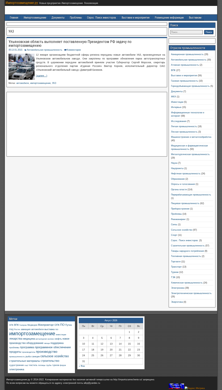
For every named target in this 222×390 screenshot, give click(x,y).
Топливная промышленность (186, 256)
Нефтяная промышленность (185, 173)
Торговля (176, 261)
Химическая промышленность (187, 282)
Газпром (23, 325)
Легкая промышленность (184, 126)
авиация (26, 329)
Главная (14, 17)
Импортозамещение (35, 17)
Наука (174, 163)
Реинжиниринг (178, 219)
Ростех (17, 329)
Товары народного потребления (187, 251)
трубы (49, 365)
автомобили (22, 83)
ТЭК (173, 277)
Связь (174, 224)
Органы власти (179, 189)
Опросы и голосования (183, 184)
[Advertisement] (86, 125)
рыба (28, 356)
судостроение (16, 365)
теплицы (41, 365)
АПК (11, 325)
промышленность (17, 357)
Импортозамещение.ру (22, 3)
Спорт (174, 235)
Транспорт (176, 266)
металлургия (41, 339)
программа (27, 347)
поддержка (56, 343)
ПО (62, 324)
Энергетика (177, 302)
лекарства (15, 338)
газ (56, 329)
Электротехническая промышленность (191, 293)
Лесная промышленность (184, 131)
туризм (55, 365)
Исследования (178, 121)
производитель (28, 352)
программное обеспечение (53, 347)
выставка (49, 329)
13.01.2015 (16, 50)
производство (46, 351)
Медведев (32, 325)
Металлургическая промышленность (190, 154)
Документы (58, 17)
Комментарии (74, 50)
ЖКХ (173, 96)
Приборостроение (180, 208)
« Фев (82, 366)
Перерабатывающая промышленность (191, 194)
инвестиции (61, 335)
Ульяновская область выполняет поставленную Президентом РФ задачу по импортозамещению (69, 44)
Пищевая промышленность (185, 203)
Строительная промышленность (188, 245)
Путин (68, 325)
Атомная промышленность (185, 65)
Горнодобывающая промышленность (190, 86)
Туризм (174, 272)
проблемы (14, 347)
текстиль (33, 365)
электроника (16, 369)
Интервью (176, 107)
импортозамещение (40, 83)
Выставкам (195, 17)
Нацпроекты (177, 168)
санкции (35, 356)
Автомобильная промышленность (44, 50)
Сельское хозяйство (181, 230)
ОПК (56, 324)
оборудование (34, 343)
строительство (50, 360)
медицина (29, 338)
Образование (178, 179)
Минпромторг (46, 324)
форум (63, 365)
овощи (47, 343)
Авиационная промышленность (187, 54)
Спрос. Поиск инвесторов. (101, 17)
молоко (51, 339)
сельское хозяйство (54, 356)
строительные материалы (24, 360)
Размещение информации (169, 17)
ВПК (173, 70)
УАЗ (54, 83)
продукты (15, 351)
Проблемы (76, 17)
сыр (26, 365)
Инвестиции (177, 102)
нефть (58, 338)
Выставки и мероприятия (136, 17)
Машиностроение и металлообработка (191, 137)
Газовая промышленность (184, 81)
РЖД (11, 329)
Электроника (177, 288)
